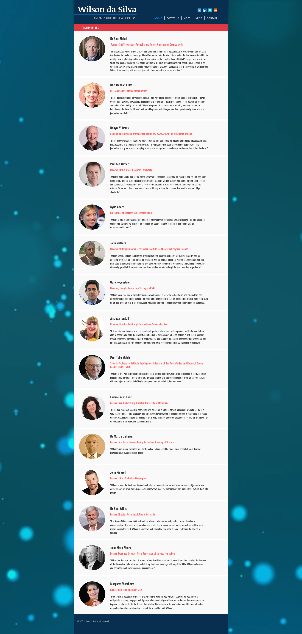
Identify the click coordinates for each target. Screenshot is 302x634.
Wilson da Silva (107, 9)
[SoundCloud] (215, 10)
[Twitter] (199, 10)
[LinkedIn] (205, 10)
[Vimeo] (210, 10)
